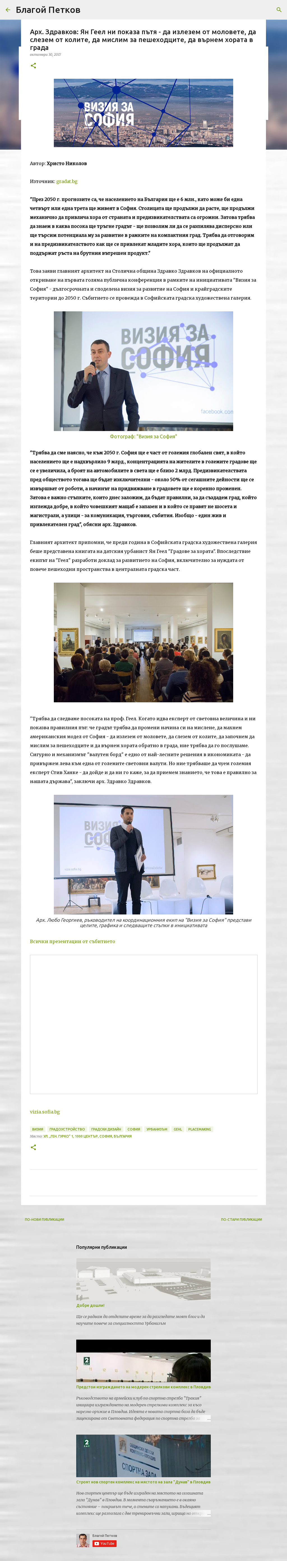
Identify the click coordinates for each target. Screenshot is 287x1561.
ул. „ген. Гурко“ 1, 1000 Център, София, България (87, 1136)
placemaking (199, 1129)
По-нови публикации (44, 1219)
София (134, 1129)
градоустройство (67, 1129)
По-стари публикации (241, 1219)
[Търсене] (279, 10)
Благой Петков (48, 9)
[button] (33, 66)
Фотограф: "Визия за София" (143, 436)
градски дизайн (106, 1129)
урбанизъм (157, 1129)
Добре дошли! (90, 1305)
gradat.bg (66, 181)
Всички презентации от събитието (72, 941)
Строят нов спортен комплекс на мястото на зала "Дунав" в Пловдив (143, 1482)
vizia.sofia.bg (45, 1112)
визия (37, 1129)
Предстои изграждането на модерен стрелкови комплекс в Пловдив (143, 1387)
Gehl (178, 1129)
